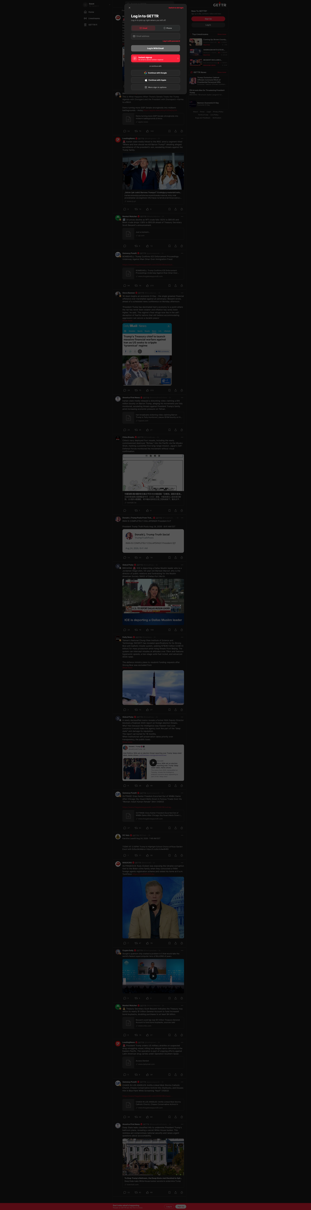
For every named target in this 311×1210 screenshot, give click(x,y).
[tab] (143, 28)
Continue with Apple (157, 80)
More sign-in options (157, 87)
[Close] (129, 8)
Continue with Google (157, 73)
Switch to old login (176, 8)
